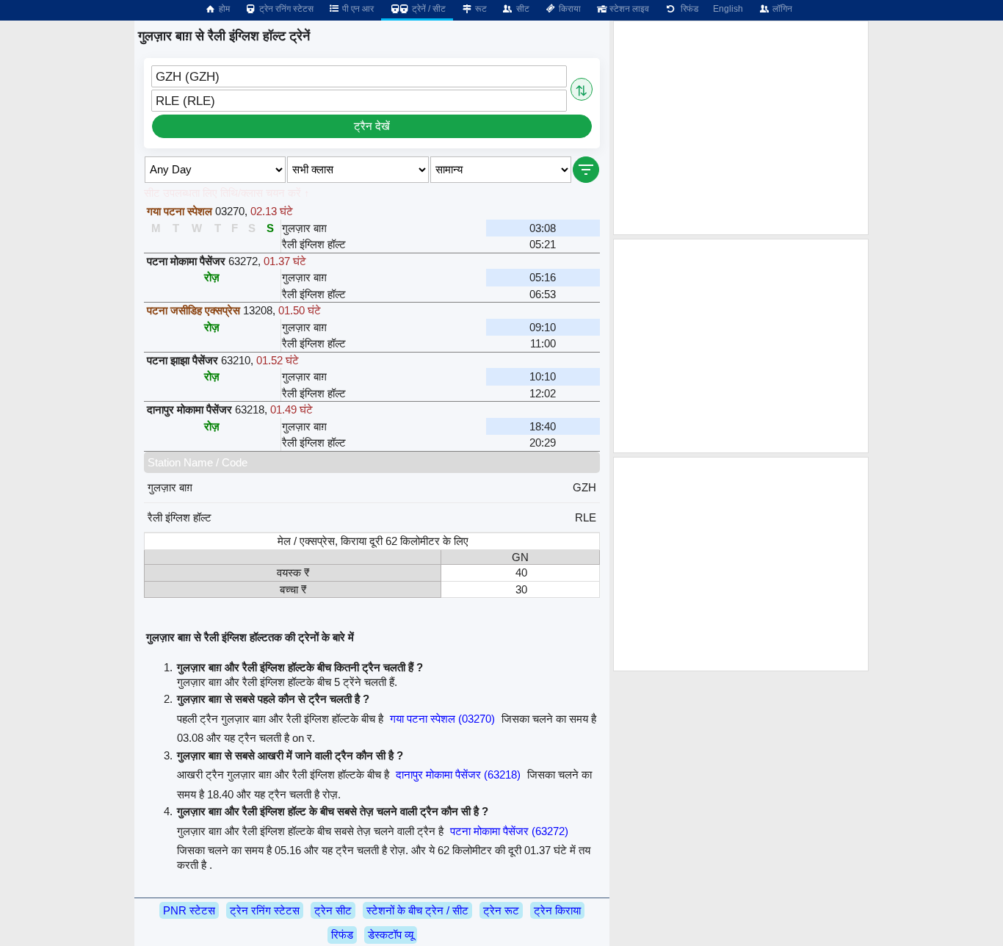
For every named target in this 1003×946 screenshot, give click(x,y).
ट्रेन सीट (333, 910)
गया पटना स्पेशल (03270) (442, 718)
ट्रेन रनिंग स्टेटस (285, 9)
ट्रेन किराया (557, 910)
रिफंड (687, 9)
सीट (521, 9)
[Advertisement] (741, 128)
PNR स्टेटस (189, 910)
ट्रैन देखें (372, 126)
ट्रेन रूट (501, 910)
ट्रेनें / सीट (428, 9)
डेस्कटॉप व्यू (390, 934)
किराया (569, 9)
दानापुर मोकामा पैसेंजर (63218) (458, 774)
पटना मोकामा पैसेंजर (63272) (509, 831)
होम (223, 9)
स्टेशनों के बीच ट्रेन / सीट (417, 910)
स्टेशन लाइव (628, 9)
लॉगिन (781, 9)
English (728, 9)
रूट (480, 9)
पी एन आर (357, 9)
